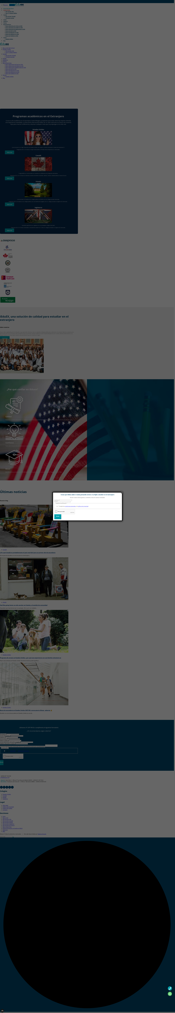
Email (56, 501)
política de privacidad (83, 506)
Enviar (57, 516)
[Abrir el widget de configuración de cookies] (2, 1010)
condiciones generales (70, 506)
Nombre (56, 500)
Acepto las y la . (74, 506)
